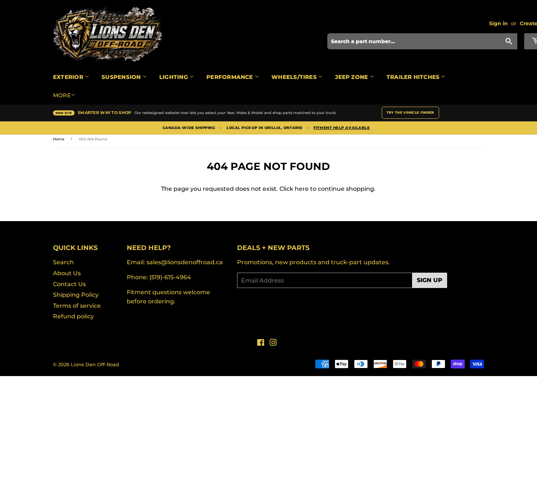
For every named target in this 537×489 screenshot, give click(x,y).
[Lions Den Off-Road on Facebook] (260, 343)
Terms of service (77, 305)
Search (63, 262)
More (62, 95)
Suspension (122, 76)
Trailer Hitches (413, 76)
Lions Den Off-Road (95, 364)
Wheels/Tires (294, 76)
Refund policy (73, 316)
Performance (230, 76)
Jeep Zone (352, 76)
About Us (67, 273)
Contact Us (69, 284)
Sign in (498, 23)
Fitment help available (341, 128)
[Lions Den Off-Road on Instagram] (273, 343)
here (302, 188)
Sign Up (429, 280)
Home (58, 139)
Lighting (174, 76)
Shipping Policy (76, 294)
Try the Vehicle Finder (410, 112)
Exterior (69, 76)
